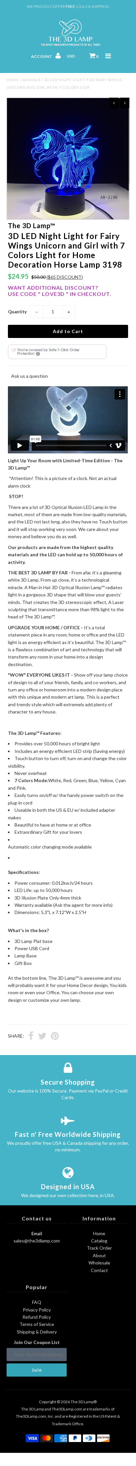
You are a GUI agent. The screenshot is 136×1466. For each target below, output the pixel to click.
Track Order (99, 1248)
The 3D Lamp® (84, 1401)
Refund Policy (36, 1317)
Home (13, 80)
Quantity (17, 311)
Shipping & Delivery (37, 1331)
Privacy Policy (37, 1309)
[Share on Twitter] (42, 1036)
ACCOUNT (42, 56)
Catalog (99, 1240)
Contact (99, 1270)
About (99, 1255)
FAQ (36, 1302)
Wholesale (99, 1262)
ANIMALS (31, 80)
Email (36, 1233)
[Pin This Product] (55, 1036)
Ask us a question (29, 376)
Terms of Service (36, 1324)
